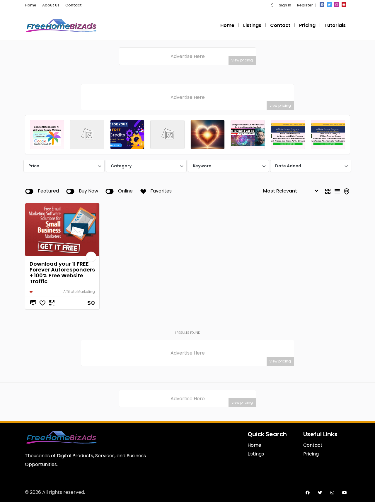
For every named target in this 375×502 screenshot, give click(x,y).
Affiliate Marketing (79, 291)
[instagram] (336, 4)
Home (30, 5)
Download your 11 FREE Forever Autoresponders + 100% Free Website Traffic (62, 272)
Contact (73, 5)
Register (305, 5)
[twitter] (329, 4)
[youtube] (344, 4)
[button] (272, 5)
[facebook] (322, 4)
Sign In (285, 5)
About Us (50, 5)
